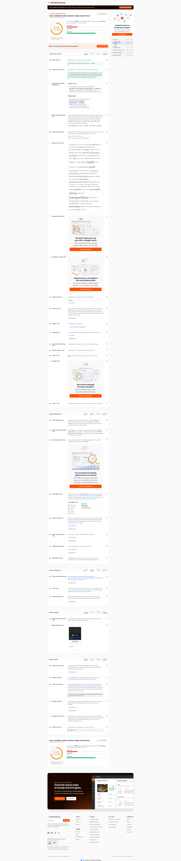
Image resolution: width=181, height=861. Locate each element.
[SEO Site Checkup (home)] (56, 3)
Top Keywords (93, 839)
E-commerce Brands (113, 822)
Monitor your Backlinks (85, 396)
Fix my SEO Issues (102, 46)
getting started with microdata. (77, 668)
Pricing (77, 822)
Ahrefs (128, 819)
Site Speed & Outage (95, 834)
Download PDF (102, 14)
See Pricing (71, 798)
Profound (129, 824)
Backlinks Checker (94, 822)
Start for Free (122, 34)
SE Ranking (129, 827)
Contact (77, 839)
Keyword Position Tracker (96, 827)
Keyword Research (94, 829)
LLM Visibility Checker (95, 832)
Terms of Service (115, 856)
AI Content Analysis (94, 819)
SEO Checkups (79, 836)
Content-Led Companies (114, 819)
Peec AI (128, 822)
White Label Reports (94, 842)
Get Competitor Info (85, 289)
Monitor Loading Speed (85, 486)
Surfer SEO (129, 832)
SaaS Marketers (112, 827)
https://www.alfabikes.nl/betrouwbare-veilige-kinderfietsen (81, 578)
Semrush (129, 829)
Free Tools (78, 819)
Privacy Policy (123, 856)
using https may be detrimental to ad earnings (80, 591)
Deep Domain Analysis (95, 824)
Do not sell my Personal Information (92, 860)
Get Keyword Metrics (85, 249)
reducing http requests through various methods (88, 495)
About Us (78, 831)
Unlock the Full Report (125, 7)
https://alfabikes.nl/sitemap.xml (78, 327)
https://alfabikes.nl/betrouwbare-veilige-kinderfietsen (69, 16)
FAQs (77, 834)
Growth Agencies (113, 824)
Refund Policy (130, 856)
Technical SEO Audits (95, 837)
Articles (77, 824)
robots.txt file (96, 313)
